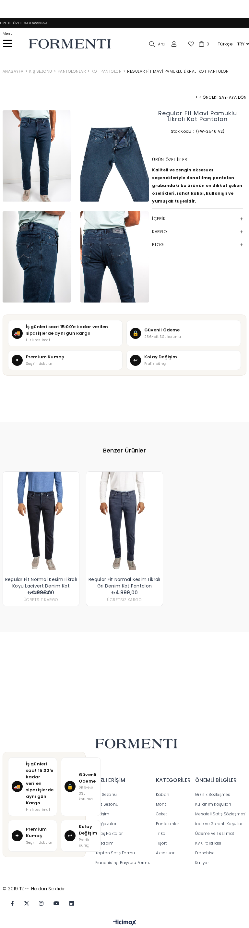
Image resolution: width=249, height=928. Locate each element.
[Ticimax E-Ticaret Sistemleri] (124, 923)
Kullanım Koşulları (213, 804)
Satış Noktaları (109, 833)
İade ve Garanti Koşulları (219, 823)
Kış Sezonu (106, 794)
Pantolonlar (167, 823)
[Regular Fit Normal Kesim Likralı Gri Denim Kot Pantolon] (124, 521)
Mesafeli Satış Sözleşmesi (220, 814)
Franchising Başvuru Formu (123, 862)
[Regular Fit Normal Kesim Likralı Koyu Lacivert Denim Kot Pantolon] (41, 521)
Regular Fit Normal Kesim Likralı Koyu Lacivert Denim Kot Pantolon (41, 582)
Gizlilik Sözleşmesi (213, 794)
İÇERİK (158, 219)
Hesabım (104, 843)
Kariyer (202, 862)
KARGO (159, 232)
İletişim (102, 814)
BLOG (158, 244)
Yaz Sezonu (107, 804)
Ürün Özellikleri (170, 159)
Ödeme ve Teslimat (214, 833)
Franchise (205, 853)
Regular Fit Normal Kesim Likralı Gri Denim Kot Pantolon (124, 582)
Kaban (162, 794)
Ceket (161, 814)
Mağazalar (105, 823)
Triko (160, 833)
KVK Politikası (208, 843)
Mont (161, 804)
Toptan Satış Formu (115, 853)
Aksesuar (165, 853)
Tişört (161, 843)
